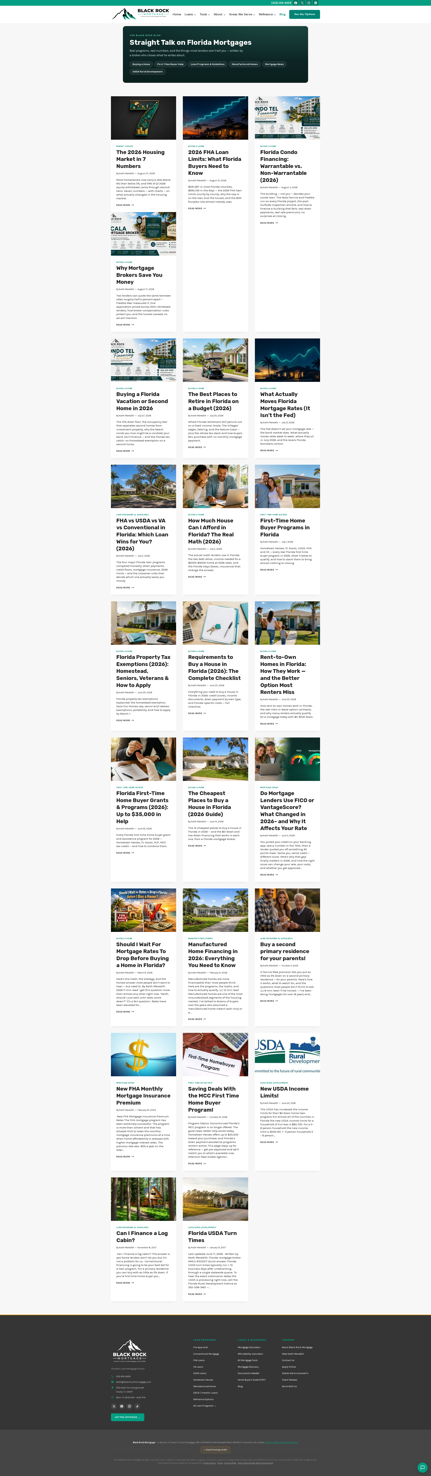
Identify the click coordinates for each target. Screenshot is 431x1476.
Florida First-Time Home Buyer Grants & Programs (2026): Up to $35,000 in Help (142, 807)
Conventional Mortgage (206, 1353)
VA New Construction (168, 90)
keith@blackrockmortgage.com (133, 1382)
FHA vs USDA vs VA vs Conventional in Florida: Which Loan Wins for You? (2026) (142, 534)
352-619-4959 (123, 1376)
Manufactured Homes (200, 938)
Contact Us (288, 1360)
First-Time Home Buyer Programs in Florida (285, 527)
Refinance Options (203, 1399)
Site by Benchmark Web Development (255, 1463)
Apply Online (289, 1366)
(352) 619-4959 (281, 3)
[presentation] (143, 118)
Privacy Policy (210, 1463)
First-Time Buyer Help (200, 1083)
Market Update (124, 146)
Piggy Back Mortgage (30, 47)
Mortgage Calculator (249, 1347)
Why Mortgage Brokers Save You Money (139, 275)
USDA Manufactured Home (33, 102)
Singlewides (24, 97)
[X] (302, 3)
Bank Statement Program (170, 42)
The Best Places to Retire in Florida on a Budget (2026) (213, 401)
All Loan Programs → (204, 1405)
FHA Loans (199, 1360)
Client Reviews (289, 1379)
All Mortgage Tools (248, 1360)
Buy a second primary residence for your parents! (284, 951)
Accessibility (230, 1463)
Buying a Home (141, 64)
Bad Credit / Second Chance (172, 58)
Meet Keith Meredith (293, 1353)
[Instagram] (309, 3)
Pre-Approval (200, 1347)
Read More (125, 205)
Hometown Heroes (203, 1379)
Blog (282, 14)
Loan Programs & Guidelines (132, 514)
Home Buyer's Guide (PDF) (252, 1379)
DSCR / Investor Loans (205, 1392)
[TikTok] (137, 1406)
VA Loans (198, 1366)
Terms (220, 1463)
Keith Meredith (126, 173)
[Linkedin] (315, 3)
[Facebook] (296, 3)
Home (177, 14)
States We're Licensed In (295, 1373)
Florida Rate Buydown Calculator (312, 42)
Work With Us (289, 1386)
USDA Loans (199, 1373)
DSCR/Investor (165, 52)
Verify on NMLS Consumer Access (281, 1442)
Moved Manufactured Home (34, 92)
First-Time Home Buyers (273, 514)
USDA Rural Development (147, 71)
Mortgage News (269, 787)
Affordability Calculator (250, 1353)
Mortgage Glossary (248, 1366)
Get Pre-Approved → (127, 1417)
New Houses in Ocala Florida (172, 95)
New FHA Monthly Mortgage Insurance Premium (143, 1096)
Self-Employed (165, 47)
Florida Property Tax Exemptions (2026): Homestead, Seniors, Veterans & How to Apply (143, 671)
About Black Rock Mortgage (297, 1347)
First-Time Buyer (28, 42)
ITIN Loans (162, 63)
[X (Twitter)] (114, 1406)
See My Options (304, 14)
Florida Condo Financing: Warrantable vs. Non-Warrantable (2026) (283, 166)
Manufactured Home (204, 1386)
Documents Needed (248, 1373)
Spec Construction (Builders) (172, 101)
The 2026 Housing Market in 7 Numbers (140, 159)
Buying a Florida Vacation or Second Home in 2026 (142, 401)
